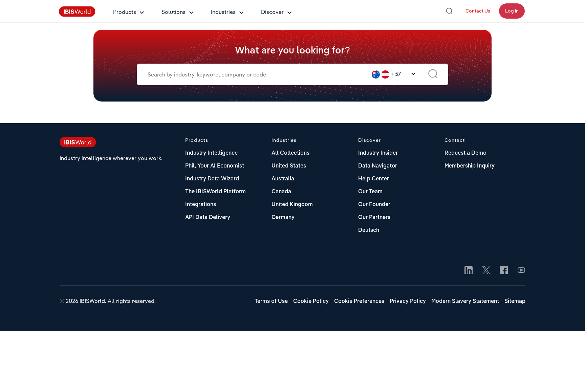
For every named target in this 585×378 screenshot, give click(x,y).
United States (289, 166)
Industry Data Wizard (212, 179)
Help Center (373, 179)
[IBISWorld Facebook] (504, 270)
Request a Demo (465, 153)
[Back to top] (569, 362)
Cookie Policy (311, 301)
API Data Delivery (207, 217)
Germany (283, 217)
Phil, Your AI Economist (214, 166)
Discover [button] (272, 11)
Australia (283, 179)
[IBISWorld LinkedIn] (468, 270)
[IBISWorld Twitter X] (486, 270)
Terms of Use (271, 301)
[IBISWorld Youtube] (521, 270)
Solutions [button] (173, 11)
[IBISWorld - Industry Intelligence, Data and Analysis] (77, 15)
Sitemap (514, 301)
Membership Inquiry (470, 166)
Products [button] (124, 11)
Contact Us (477, 11)
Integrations (200, 204)
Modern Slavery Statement (465, 301)
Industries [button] (223, 11)
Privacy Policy (408, 301)
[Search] (449, 10)
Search (432, 74)
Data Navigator (377, 166)
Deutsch (368, 230)
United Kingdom (292, 204)
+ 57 (396, 74)
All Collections (290, 153)
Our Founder (374, 204)
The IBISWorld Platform (215, 192)
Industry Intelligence (211, 153)
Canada (281, 192)
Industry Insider (378, 153)
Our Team (370, 192)
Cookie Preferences (359, 301)
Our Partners (374, 217)
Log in (512, 11)
